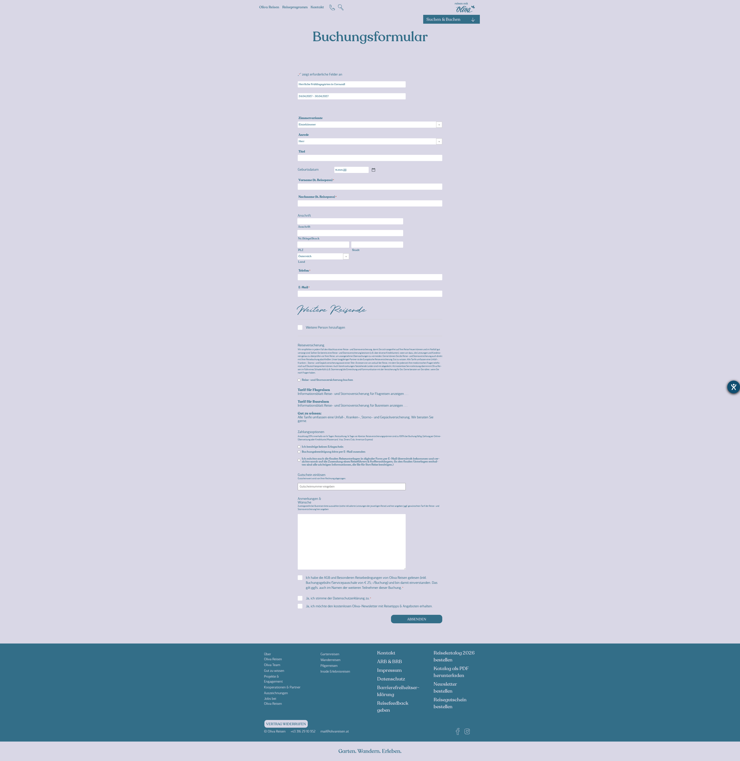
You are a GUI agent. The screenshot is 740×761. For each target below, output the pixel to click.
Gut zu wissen (274, 671)
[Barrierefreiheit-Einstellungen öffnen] (733, 387)
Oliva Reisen (269, 7)
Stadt (356, 250)
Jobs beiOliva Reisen (273, 701)
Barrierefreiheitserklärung (398, 691)
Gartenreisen (329, 654)
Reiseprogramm (295, 7)
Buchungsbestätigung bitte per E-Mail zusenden (333, 451)
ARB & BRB (389, 662)
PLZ (300, 250)
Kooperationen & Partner (282, 687)
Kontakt (317, 7)
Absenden (416, 619)
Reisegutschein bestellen (450, 703)
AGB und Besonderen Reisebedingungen (353, 578)
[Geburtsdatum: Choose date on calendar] (373, 170)
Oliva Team (272, 665)
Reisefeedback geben (392, 706)
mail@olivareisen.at (334, 731)
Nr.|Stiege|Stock (308, 238)
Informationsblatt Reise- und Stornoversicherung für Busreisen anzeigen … (352, 405)
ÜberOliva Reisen (273, 656)
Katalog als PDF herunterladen (451, 672)
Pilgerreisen (329, 666)
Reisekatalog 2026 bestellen (454, 656)
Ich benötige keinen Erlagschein (322, 446)
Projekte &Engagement (273, 679)
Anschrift (304, 226)
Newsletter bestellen (445, 687)
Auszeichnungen (276, 693)
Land (301, 261)
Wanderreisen (330, 660)
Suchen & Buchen (443, 19)
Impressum (389, 670)
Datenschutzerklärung (349, 598)
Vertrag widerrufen (286, 724)
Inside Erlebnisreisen (335, 671)
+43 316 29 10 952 (303, 731)
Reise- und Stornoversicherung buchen (327, 380)
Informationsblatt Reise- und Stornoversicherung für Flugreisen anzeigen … (353, 394)
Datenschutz (391, 679)
